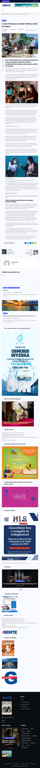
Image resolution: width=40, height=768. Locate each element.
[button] (19, 589)
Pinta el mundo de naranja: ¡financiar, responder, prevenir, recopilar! (18, 230)
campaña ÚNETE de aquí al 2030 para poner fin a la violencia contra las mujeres (21, 211)
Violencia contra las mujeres (9, 242)
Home (3, 14)
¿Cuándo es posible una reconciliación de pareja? (9, 741)
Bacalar (32, 728)
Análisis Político (24, 706)
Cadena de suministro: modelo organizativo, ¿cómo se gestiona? (13, 434)
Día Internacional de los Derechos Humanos (18, 233)
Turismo (28, 745)
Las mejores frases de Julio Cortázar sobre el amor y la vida (12, 432)
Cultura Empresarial (25, 702)
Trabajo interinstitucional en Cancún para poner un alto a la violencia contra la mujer (21, 196)
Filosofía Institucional (8, 763)
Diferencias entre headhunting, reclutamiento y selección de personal (20, 583)
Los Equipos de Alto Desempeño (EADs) (9, 440)
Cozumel (28, 731)
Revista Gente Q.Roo (8, 292)
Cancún (7, 14)
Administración (33, 763)
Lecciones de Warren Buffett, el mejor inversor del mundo (12, 435)
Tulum (23, 745)
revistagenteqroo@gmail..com (8, 717)
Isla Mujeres (34, 735)
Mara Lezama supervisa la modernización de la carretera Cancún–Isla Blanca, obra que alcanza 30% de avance (20, 438)
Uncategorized (24, 747)
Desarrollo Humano (25, 704)
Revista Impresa (16, 763)
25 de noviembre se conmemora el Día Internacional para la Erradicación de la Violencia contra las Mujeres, (20, 181)
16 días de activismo (25, 231)
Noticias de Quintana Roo (26, 738)
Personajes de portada (25, 708)
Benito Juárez (5, 290)
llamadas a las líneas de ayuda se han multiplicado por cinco (16, 208)
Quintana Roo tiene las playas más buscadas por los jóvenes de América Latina (19, 316)
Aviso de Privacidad (25, 763)
